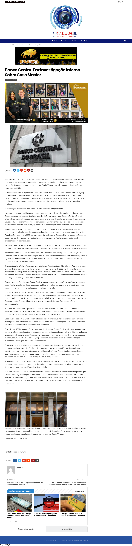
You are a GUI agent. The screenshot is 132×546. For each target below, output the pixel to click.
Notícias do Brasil (11, 80)
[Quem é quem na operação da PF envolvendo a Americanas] (46, 503)
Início (46, 41)
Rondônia (64, 41)
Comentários (68, 529)
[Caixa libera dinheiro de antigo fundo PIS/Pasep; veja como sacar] (19, 503)
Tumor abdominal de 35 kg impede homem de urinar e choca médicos (25, 484)
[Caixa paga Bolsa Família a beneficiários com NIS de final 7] (73, 503)
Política (75, 41)
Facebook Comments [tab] (27, 529)
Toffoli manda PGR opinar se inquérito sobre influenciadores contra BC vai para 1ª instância (67, 484)
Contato (84, 41)
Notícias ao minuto (18, 452)
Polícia (55, 41)
